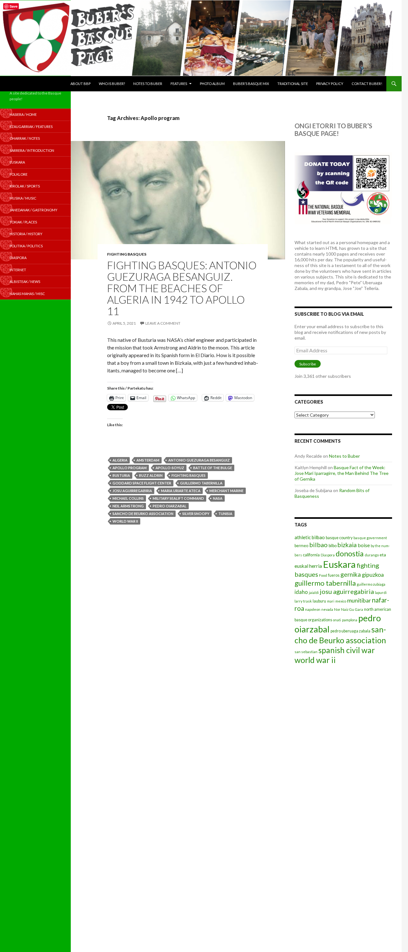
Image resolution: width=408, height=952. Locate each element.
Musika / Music (23, 198)
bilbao (318, 544)
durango (372, 555)
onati (337, 620)
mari (330, 601)
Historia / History (26, 234)
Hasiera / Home (23, 114)
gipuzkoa (373, 574)
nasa (217, 498)
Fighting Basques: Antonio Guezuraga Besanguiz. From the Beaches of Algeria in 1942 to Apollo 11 (182, 288)
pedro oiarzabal (169, 506)
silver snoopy (195, 513)
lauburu (319, 601)
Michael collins (128, 498)
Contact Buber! (367, 83)
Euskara (339, 564)
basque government (370, 538)
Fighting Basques (126, 254)
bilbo (333, 545)
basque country (339, 537)
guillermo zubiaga (371, 584)
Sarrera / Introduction (32, 150)
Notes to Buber (147, 83)
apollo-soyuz (170, 468)
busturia (121, 475)
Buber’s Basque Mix (251, 83)
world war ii (125, 521)
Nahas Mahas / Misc (27, 294)
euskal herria (308, 566)
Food (323, 575)
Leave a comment (162, 323)
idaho (301, 592)
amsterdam (147, 460)
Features (179, 83)
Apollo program (130, 468)
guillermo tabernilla (201, 483)
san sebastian (306, 652)
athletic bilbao (310, 537)
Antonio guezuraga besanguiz (199, 460)
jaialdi (314, 592)
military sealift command (178, 498)
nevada (327, 609)
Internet (18, 270)
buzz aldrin (151, 475)
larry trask (303, 601)
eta (383, 554)
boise (364, 545)
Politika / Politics (26, 246)
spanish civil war (346, 650)
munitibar (359, 600)
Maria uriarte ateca (180, 491)
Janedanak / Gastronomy (33, 210)
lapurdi (381, 592)
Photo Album (212, 83)
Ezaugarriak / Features (31, 126)
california (311, 554)
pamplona (349, 620)
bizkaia (347, 544)
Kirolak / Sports (25, 186)
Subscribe (307, 364)
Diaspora (328, 555)
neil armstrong (128, 506)
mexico (340, 601)
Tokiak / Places (23, 222)
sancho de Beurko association (143, 513)
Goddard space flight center (142, 483)
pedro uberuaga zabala (350, 631)
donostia (350, 553)
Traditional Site (292, 83)
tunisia (225, 513)
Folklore (18, 174)
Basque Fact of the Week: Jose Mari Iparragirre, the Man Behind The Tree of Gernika (342, 473)
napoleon (312, 609)
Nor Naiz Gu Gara (348, 609)
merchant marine (226, 491)
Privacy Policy (329, 83)
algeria (120, 460)
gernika (350, 574)
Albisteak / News (25, 281)
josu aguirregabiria (132, 491)
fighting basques (188, 475)
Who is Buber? (112, 83)
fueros (333, 575)
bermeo (301, 545)
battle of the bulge (212, 468)
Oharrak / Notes (25, 138)
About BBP (80, 83)
